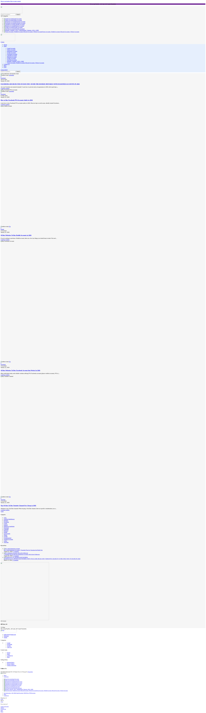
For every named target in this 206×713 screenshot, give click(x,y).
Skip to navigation (5, 1)
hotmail (6, 525)
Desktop (6, 520)
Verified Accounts (8, 539)
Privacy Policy (10, 664)
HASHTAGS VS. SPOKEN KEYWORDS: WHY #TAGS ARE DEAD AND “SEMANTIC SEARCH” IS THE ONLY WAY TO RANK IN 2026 (42, 558)
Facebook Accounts (12, 54)
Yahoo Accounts (11, 50)
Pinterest (6, 530)
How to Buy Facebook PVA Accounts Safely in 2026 (17, 100)
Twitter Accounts (11, 52)
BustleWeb (30, 671)
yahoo (5, 541)
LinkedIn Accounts (12, 55)
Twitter (5, 536)
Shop (8, 654)
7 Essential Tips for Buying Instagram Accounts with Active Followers (22, 554)
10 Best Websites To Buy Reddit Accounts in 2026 (16, 235)
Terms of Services (11, 665)
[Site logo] (11, 13)
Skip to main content (15, 1)
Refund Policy (10, 662)
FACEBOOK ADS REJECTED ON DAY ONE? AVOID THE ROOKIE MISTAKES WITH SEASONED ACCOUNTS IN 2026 (40, 84)
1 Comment (16, 551)
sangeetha (11, 75)
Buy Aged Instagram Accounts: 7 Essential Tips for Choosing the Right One (23, 550)
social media (7, 533)
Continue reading (5, 88)
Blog (8, 657)
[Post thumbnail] (12, 548)
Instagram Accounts (12, 51)
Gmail (5, 523)
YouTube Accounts (12, 60)
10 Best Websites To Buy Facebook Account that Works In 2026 (20, 370)
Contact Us (10, 655)
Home (8, 652)
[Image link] (9, 632)
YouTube (3, 499)
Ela (10, 226)
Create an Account (5, 706)
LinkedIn (6, 529)
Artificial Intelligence (9, 519)
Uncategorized (7, 538)
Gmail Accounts (11, 48)
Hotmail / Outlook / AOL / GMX (15, 61)
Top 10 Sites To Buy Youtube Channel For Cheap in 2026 (18, 505)
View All (9, 647)
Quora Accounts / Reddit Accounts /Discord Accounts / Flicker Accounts (25, 63)
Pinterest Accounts (11, 57)
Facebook (3, 78)
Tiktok (5, 535)
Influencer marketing (9, 526)
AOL (5, 517)
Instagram (6, 528)
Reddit (2, 229)
